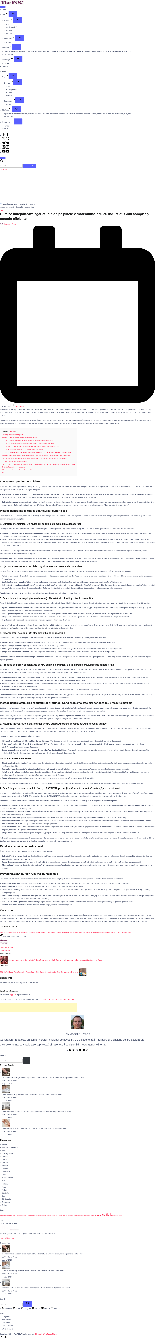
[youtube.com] (5, 152)
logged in (12, 995)
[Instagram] (77, 1050)
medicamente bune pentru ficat (86, 1215)
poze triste (114, 1215)
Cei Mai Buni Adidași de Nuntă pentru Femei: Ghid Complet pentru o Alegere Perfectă (33, 1094)
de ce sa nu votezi (57, 1215)
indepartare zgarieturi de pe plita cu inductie (48, 932)
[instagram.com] (5, 148)
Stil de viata (6, 1199)
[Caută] (26, 1060)
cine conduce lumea (30, 1215)
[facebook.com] (5, 135)
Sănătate (5, 1193)
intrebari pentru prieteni (73, 1215)
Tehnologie (6, 1202)
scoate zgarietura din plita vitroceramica (91, 932)
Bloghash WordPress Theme (46, 1334)
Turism (4, 1205)
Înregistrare (6, 1317)
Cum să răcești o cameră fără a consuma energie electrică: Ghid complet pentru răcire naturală (36, 1112)
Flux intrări (6, 1323)
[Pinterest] (87, 1050)
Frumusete (6, 1172)
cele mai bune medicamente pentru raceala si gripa (12, 1215)
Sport (4, 1196)
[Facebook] (70, 1050)
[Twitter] (73, 1050)
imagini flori (64, 1215)
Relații (4, 1190)
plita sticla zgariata (70, 932)
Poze (4, 1187)
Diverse (5, 1163)
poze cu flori (103, 1214)
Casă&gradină (7, 1153)
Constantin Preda (6, 947)
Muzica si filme (7, 1178)
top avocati (119, 1215)
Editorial (5, 1166)
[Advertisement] (77, 186)
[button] (26, 166)
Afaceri (4, 1144)
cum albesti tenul (40, 1215)
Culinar (4, 1157)
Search (3, 1056)
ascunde (12, 431)
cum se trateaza (48, 1215)
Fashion (5, 1169)
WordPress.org (7, 1329)
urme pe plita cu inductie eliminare (118, 932)
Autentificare (6, 1320)
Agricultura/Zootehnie (10, 1147)
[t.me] (5, 144)
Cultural (5, 1160)
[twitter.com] (5, 140)
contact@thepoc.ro (7, 1238)
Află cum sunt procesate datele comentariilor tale (56, 999)
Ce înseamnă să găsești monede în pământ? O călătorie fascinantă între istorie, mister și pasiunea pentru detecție (43, 1078)
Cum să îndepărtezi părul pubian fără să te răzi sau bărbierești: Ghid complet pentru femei (34, 1128)
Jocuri (4, 1175)
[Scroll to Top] (3, 1338)
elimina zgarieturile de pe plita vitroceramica (16, 932)
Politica (4, 1184)
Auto (3, 1150)
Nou (1, 210)
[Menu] (2, 7)
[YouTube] (83, 1050)
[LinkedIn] (80, 1050)
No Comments (19, 406)
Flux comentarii (7, 1326)
